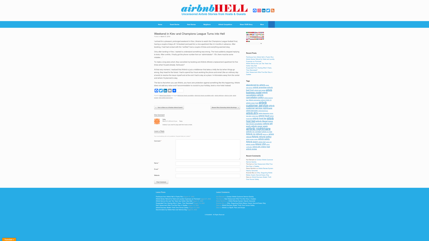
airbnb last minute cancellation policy (204, 95)
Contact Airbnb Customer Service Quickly (240, 196)
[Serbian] (249, 39)
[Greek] (253, 34)
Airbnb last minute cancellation (186, 95)
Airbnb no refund (254, 133)
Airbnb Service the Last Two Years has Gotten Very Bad (174, 201)
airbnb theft (262, 142)
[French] (249, 34)
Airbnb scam (252, 141)
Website (156, 175)
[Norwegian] (257, 37)
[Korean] (249, 37)
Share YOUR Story (246, 24)
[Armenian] (249, 32)
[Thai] (259, 39)
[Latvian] (253, 37)
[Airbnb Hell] (214, 10)
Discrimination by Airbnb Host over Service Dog (171, 210)
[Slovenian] (253, 39)
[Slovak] (251, 39)
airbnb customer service (257, 103)
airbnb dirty (252, 113)
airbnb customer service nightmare (260, 107)
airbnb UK (268, 142)
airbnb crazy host (252, 103)
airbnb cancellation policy (255, 96)
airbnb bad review (259, 90)
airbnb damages (252, 110)
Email (156, 169)
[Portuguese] (263, 37)
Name (156, 163)
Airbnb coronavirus (255, 100)
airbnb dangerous (263, 111)
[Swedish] (257, 39)
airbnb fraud (264, 115)
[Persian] (259, 37)
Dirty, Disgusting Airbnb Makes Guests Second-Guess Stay (259, 174)
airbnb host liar (259, 118)
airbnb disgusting (264, 113)
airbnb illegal (262, 121)
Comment (157, 141)
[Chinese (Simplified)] (251, 32)
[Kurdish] (251, 37)
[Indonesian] (259, 34)
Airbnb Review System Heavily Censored (241, 201)
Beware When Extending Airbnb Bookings (225, 107)
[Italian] (263, 34)
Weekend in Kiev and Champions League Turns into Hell (189, 33)
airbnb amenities (260, 87)
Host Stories (191, 24)
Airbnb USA (260, 144)
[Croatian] (255, 32)
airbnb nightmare (219, 95)
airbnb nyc (265, 134)
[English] (263, 32)
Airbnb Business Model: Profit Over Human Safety (258, 178)
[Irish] (261, 34)
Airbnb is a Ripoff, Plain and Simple (233, 207)
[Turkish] (261, 39)
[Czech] (257, 32)
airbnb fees (255, 116)
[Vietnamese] (247, 41)
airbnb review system (252, 139)
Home (160, 24)
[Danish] (259, 32)
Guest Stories (174, 24)
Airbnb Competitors (225, 24)
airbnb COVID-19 (266, 100)
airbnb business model (259, 91)
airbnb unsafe (250, 144)
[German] (251, 34)
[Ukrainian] (263, 39)
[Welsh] (249, 41)
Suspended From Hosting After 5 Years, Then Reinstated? (174, 203)
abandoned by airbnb (255, 84)
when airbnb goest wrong (165, 98)
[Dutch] (261, 32)
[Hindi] (257, 34)
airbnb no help (228, 95)
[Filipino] (247, 34)
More (262, 24)
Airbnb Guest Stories (165, 95)
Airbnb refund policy (261, 136)
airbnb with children (259, 146)
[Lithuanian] (255, 37)
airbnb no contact (254, 131)
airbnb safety (264, 138)
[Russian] (247, 39)
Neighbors (207, 24)
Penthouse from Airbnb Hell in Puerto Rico (259, 57)
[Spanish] (255, 39)
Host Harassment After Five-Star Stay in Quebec (172, 205)
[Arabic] (247, 32)
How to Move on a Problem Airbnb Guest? (169, 107)
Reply (181, 121)
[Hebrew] (255, 34)
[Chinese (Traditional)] (253, 32)
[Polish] (261, 37)
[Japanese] (247, 37)
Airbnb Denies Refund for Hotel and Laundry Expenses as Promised (260, 60)
